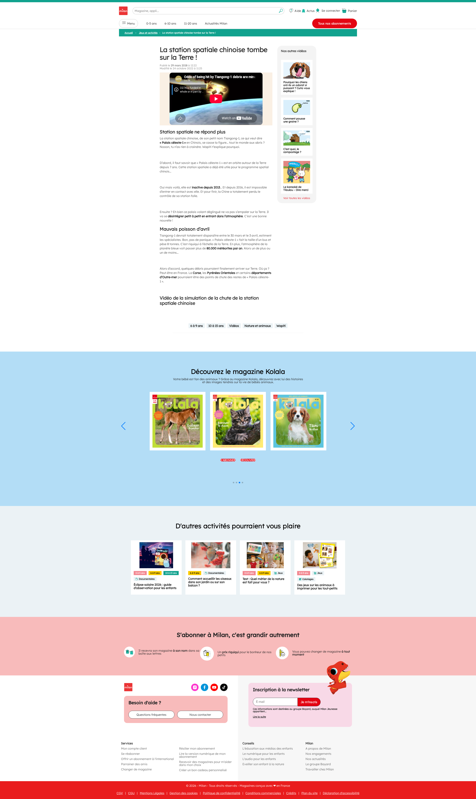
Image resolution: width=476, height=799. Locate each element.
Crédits (291, 793)
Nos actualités (315, 758)
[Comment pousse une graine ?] (296, 107)
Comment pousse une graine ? (294, 120)
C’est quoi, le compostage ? (292, 150)
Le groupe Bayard (318, 764)
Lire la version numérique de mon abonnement (202, 755)
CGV (120, 793)
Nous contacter (200, 714)
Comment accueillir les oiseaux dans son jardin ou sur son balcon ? (209, 582)
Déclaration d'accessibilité (341, 793)
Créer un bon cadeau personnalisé (203, 770)
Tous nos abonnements (334, 23)
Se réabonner (130, 753)
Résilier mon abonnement (197, 748)
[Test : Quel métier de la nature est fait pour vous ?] (265, 555)
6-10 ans (170, 23)
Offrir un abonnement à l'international (147, 758)
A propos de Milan (318, 748)
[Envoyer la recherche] (281, 10)
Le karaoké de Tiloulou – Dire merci (295, 188)
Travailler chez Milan (319, 769)
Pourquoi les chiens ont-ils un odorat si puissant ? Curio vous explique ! (296, 86)
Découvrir (248, 473)
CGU (131, 793)
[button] (123, 426)
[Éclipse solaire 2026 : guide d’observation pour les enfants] (156, 555)
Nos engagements (318, 753)
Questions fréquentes (151, 714)
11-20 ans (190, 23)
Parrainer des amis (134, 764)
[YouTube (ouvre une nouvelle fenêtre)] (214, 690)
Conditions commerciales (263, 793)
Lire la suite (259, 717)
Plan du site (309, 793)
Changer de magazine (136, 769)
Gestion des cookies (184, 793)
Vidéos (234, 326)
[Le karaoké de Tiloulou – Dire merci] (296, 172)
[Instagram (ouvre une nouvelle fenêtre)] (195, 690)
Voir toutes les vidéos (296, 198)
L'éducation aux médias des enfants (267, 748)
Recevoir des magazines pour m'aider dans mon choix (205, 763)
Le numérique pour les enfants (263, 753)
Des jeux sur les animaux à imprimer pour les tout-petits (317, 586)
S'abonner (228, 473)
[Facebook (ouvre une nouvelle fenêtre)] (204, 690)
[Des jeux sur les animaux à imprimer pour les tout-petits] (319, 555)
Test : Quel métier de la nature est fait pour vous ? (263, 580)
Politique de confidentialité (221, 793)
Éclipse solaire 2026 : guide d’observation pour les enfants (155, 586)
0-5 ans (151, 23)
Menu (131, 23)
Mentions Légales (152, 793)
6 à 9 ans (196, 326)
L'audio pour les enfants (259, 758)
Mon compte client (134, 748)
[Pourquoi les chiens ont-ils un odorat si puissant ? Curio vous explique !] (296, 70)
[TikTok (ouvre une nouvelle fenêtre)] (224, 690)
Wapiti (281, 326)
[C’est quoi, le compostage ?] (296, 137)
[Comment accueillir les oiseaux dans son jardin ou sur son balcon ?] (210, 555)
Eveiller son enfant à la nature (263, 764)
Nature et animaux (258, 326)
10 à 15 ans (216, 326)
